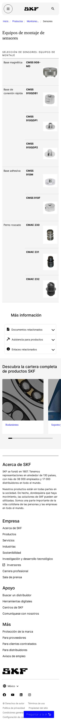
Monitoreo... (33, 21)
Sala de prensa (12, 577)
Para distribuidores (15, 650)
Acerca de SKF (12, 528)
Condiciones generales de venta (19, 712)
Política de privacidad (14, 708)
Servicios (8, 540)
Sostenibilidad (12, 552)
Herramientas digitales (17, 601)
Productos (17, 21)
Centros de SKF (13, 607)
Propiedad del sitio (38, 708)
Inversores (13, 565)
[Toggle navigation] (8, 9)
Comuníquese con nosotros (21, 613)
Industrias (9, 546)
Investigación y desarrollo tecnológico (28, 558)
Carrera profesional (15, 571)
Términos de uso (36, 703)
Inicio (5, 21)
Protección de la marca (18, 631)
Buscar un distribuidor (17, 595)
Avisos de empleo (14, 656)
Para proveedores (14, 637)
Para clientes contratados (19, 643)
